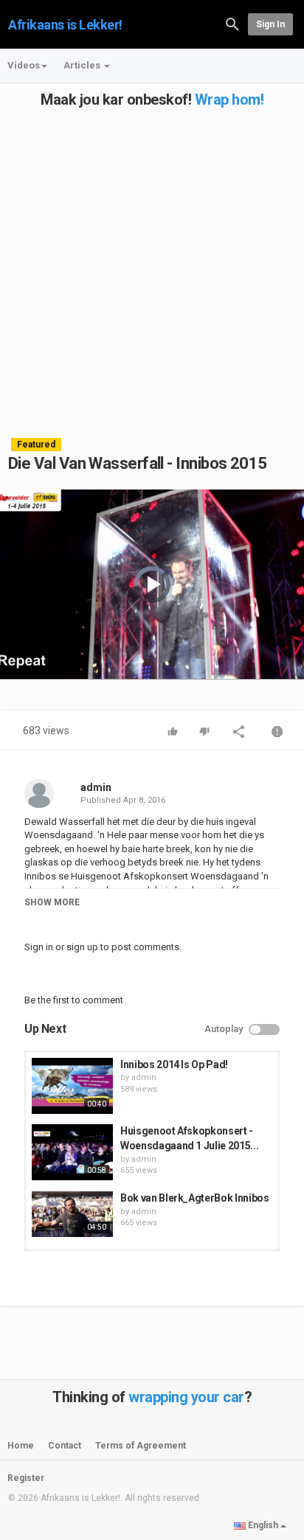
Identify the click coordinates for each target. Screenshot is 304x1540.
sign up (82, 946)
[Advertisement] (152, 259)
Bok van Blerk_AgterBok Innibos (194, 1198)
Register (25, 1478)
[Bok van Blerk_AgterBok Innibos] (72, 1214)
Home (20, 1445)
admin (95, 787)
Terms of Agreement (140, 1445)
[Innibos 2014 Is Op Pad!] (72, 1086)
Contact (64, 1445)
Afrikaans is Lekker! (65, 24)
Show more (52, 902)
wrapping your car (186, 1397)
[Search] (232, 23)
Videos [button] (23, 65)
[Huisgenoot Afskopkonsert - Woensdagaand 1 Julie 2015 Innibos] (72, 1152)
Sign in (270, 24)
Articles (83, 65)
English (263, 1525)
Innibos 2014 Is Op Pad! (174, 1064)
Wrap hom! (229, 99)
